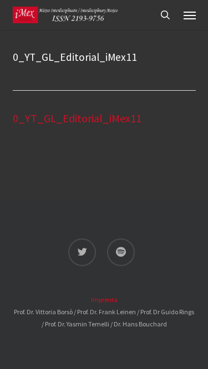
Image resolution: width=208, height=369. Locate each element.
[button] (190, 14)
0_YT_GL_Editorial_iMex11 (77, 118)
